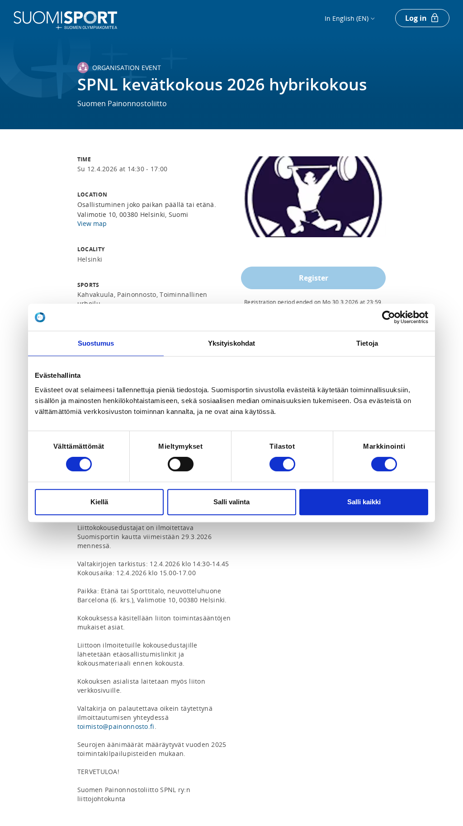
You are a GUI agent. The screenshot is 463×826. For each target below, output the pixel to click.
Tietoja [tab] (367, 343)
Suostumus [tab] (96, 343)
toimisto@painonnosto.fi (116, 726)
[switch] (181, 464)
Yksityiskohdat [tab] (231, 343)
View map (92, 223)
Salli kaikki (364, 502)
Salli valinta (231, 502)
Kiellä (99, 502)
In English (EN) (347, 18)
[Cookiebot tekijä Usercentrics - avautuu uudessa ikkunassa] (388, 317)
